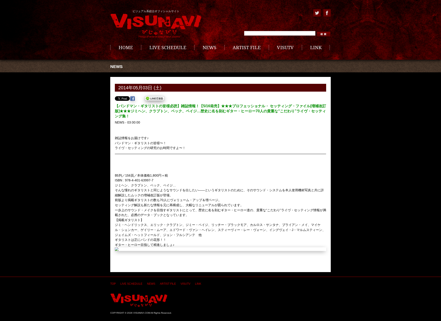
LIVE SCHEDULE (167, 47)
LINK (316, 47)
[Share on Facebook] (132, 98)
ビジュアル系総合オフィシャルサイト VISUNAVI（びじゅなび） (156, 26)
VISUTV (285, 47)
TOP (113, 283)
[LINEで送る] (154, 98)
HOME (126, 47)
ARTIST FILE (247, 47)
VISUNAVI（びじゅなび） (138, 300)
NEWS (209, 47)
